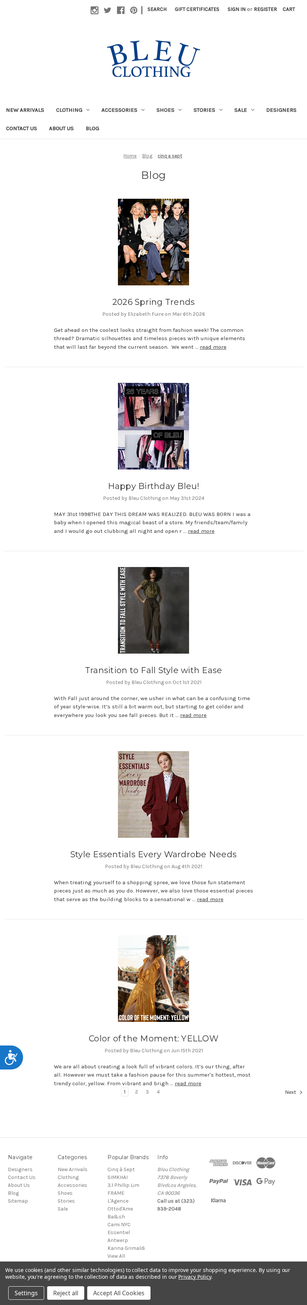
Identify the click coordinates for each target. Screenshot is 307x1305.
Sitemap (18, 1201)
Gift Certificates (197, 9)
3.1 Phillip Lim (123, 1185)
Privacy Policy (194, 1276)
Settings (26, 1293)
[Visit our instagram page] (94, 10)
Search (157, 9)
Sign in (237, 9)
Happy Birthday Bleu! (154, 486)
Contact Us (21, 128)
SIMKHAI (117, 1177)
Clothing (69, 109)
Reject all (65, 1293)
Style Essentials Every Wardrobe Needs (153, 854)
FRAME (115, 1193)
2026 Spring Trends (153, 302)
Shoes (165, 109)
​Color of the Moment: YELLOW (153, 1039)
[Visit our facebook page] (121, 10)
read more (213, 347)
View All (116, 1256)
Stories (204, 109)
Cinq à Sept (121, 1169)
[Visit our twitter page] (108, 10)
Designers (281, 109)
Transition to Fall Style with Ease (153, 670)
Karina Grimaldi (126, 1248)
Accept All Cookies (119, 1293)
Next (291, 1092)
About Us (61, 128)
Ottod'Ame (120, 1209)
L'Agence (117, 1201)
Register (265, 9)
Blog (92, 128)
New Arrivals (25, 109)
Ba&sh (116, 1217)
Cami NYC (119, 1224)
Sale (240, 109)
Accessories (119, 109)
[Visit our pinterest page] (134, 10)
